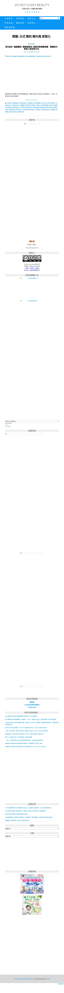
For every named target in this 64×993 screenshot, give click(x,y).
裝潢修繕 (32, 44)
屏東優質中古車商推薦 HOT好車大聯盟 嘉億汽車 (17, 820)
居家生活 (31, 18)
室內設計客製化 (51, 103)
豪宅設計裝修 (13, 112)
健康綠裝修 (15, 103)
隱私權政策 (10, 27)
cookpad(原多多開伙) (32, 705)
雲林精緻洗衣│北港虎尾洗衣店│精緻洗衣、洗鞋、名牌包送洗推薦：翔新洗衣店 (24, 734)
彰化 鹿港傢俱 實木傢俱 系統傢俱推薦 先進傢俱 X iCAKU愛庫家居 (21, 716)
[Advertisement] (32, 776)
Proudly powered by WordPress (24, 979)
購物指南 (20, 23)
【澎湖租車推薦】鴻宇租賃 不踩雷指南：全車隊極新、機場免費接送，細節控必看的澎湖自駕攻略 (28, 817)
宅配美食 (31, 23)
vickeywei (35, 51)
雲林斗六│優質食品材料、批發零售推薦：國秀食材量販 (18, 737)
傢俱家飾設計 (23, 103)
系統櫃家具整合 (45, 109)
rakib (47, 979)
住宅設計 (9, 103)
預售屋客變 (21, 112)
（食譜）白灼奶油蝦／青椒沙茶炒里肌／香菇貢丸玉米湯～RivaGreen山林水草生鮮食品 (26, 731)
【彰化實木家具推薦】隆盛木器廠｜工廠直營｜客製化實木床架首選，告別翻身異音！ (26, 811)
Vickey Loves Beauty (32, 5)
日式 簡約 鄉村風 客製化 (28, 109)
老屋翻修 (52, 109)
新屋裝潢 (18, 109)
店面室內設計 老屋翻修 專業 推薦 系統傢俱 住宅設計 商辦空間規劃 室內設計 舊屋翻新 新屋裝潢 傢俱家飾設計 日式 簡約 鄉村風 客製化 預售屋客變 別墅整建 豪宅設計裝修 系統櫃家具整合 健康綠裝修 (31, 107)
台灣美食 (9, 18)
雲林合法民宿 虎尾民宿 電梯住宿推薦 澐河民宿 (16, 814)
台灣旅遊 (20, 18)
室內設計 (43, 103)
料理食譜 (9, 23)
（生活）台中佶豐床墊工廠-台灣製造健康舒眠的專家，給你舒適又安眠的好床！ (24, 740)
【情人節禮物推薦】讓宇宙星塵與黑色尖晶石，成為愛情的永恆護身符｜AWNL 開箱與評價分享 (28, 808)
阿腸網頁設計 (61, 984)
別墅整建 (29, 103)
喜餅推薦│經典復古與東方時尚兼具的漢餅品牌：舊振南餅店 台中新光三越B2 (24, 743)
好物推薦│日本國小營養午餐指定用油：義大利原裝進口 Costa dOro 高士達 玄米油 (25, 746)
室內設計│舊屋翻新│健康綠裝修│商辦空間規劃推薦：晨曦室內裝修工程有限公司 (31, 48)
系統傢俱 (37, 109)
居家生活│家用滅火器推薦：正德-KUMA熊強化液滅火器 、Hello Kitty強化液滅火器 (26, 727)
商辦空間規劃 (37, 103)
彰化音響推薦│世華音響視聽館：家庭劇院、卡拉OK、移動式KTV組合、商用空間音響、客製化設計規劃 (30, 719)
